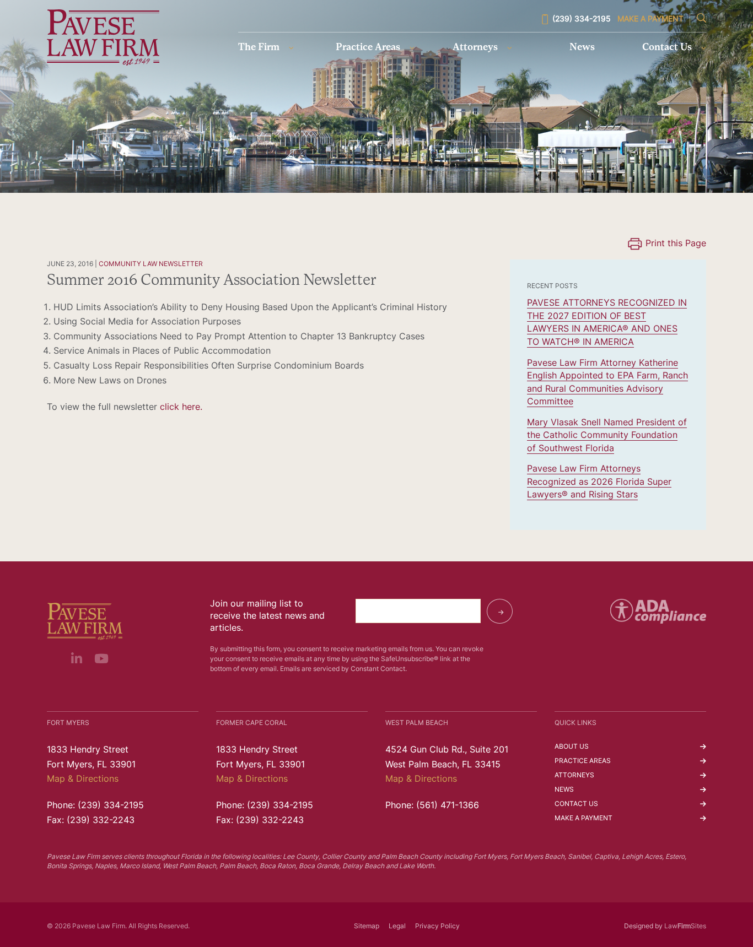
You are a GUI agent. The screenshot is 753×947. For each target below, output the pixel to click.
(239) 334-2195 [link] (581, 19)
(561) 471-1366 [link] (447, 806)
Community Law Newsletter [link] (151, 264)
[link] (103, 37)
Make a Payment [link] (650, 19)
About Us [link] (572, 747)
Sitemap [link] (366, 926)
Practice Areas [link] (368, 47)
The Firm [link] (258, 47)
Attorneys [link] (475, 47)
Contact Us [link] (667, 47)
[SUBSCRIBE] (500, 611)
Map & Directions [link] (83, 779)
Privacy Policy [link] (437, 926)
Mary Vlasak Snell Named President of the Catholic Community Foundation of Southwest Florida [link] (607, 436)
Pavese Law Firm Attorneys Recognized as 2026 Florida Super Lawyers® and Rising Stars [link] (599, 482)
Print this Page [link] (676, 244)
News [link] (582, 47)
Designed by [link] (643, 926)
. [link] (201, 407)
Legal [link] (397, 926)
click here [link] (180, 407)
